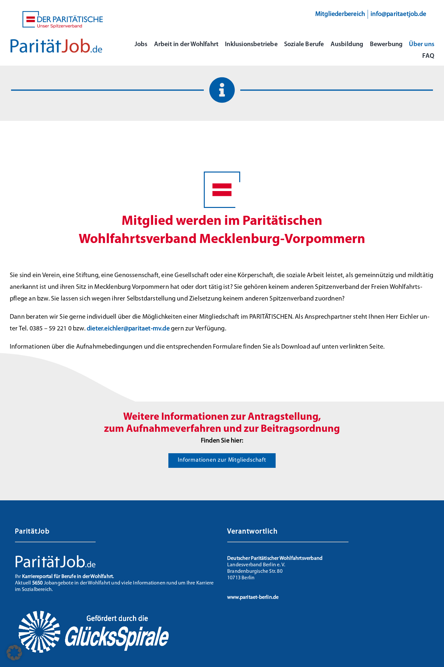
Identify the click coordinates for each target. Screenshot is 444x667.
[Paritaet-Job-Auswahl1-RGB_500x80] (56, 41)
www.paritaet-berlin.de (253, 597)
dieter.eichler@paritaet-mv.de (128, 329)
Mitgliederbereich (340, 14)
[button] (14, 652)
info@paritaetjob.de (398, 14)
